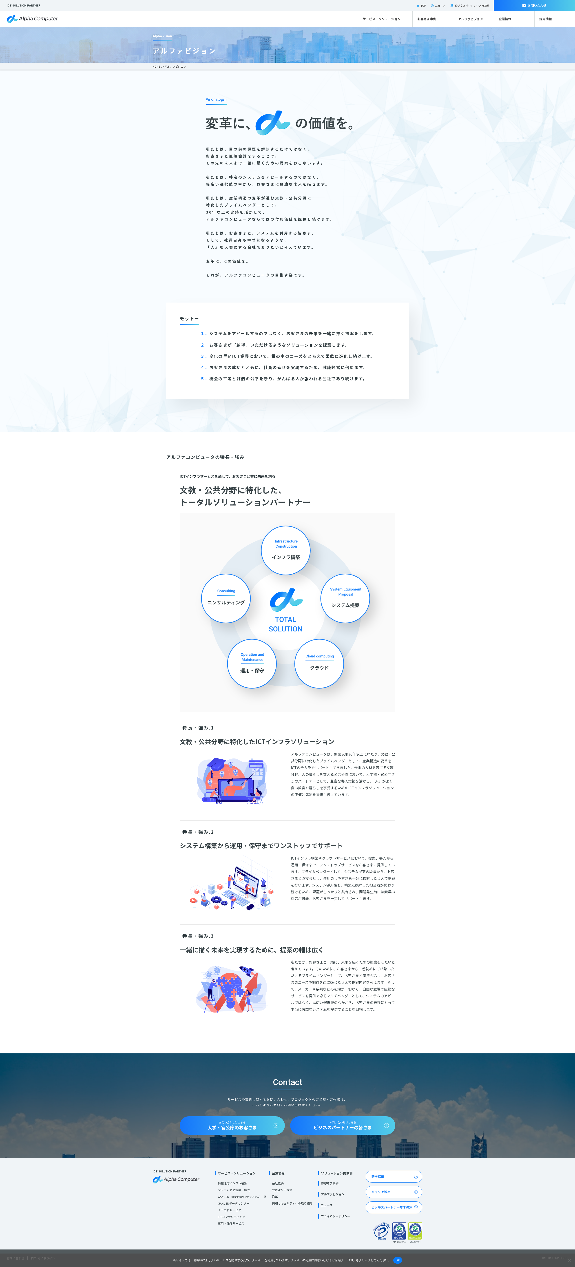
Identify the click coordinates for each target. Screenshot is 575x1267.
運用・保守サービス (231, 1223)
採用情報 (545, 19)
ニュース (440, 5)
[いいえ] (569, 1260)
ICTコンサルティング (231, 1217)
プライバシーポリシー (335, 1216)
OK (398, 1260)
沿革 (275, 1196)
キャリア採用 (381, 1192)
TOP (423, 5)
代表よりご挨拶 (282, 1190)
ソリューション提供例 (336, 1173)
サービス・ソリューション (381, 19)
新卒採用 (378, 1176)
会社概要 (278, 1183)
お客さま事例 (426, 19)
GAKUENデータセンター (234, 1203)
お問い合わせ (537, 5)
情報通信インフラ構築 (232, 1183)
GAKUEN (240, 1196)
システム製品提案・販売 (234, 1190)
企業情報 (505, 19)
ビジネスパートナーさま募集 (472, 5)
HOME (156, 66)
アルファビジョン (470, 19)
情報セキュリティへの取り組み (292, 1203)
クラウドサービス (229, 1210)
